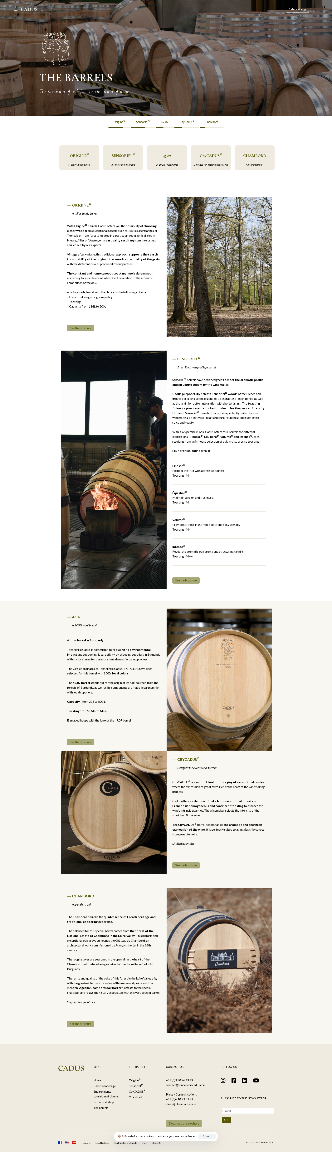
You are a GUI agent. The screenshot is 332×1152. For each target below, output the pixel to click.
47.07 (164, 122)
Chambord (211, 122)
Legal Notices (102, 1142)
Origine (119, 121)
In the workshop (104, 1102)
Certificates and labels (125, 1142)
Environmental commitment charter (106, 1094)
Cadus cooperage (105, 1086)
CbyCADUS (137, 1091)
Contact (86, 1142)
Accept (207, 1136)
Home (97, 1080)
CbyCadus (187, 121)
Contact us (174, 1066)
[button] (16, 9)
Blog (144, 1142)
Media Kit (156, 1142)
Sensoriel (143, 121)
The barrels (101, 1108)
